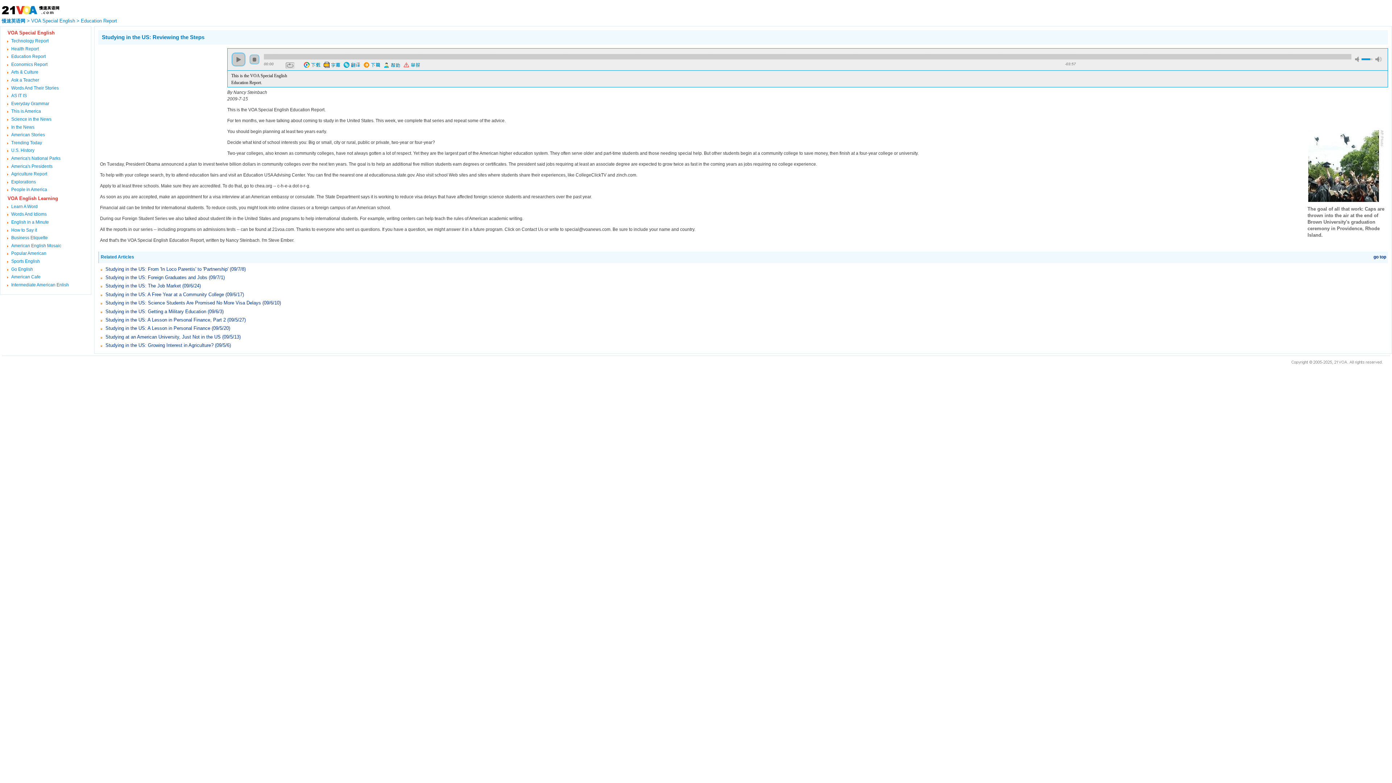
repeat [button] (290, 65)
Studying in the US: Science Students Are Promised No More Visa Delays (183, 303)
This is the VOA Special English (259, 75)
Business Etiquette (29, 237)
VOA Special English (53, 21)
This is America (26, 111)
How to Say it (24, 230)
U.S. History (22, 150)
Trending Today (26, 142)
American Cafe (26, 276)
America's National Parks (36, 158)
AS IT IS (19, 95)
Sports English (25, 261)
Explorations (23, 182)
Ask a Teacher (25, 80)
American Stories (28, 134)
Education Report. (246, 82)
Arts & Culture (24, 72)
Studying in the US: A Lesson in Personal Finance (158, 328)
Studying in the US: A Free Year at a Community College (164, 294)
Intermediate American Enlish (40, 284)
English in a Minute (30, 222)
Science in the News (31, 119)
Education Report (99, 21)
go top (1380, 257)
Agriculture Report (29, 174)
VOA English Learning (33, 198)
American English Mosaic (36, 245)
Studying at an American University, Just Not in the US (163, 337)
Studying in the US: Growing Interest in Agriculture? (160, 345)
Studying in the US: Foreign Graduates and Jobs (156, 277)
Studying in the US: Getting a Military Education (156, 311)
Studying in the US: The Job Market (143, 286)
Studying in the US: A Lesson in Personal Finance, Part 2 (165, 320)
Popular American (28, 253)
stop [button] (254, 59)
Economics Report (29, 64)
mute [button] (1358, 59)
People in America (29, 189)
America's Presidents (32, 166)
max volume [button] (1378, 59)
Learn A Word (24, 206)
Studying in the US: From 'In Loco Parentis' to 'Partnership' (167, 269)
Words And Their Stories (35, 88)
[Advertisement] (159, 99)
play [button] (238, 59)
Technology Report (30, 41)
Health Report (25, 48)
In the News (22, 127)
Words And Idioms (29, 214)
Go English (22, 269)
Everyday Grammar (30, 103)
